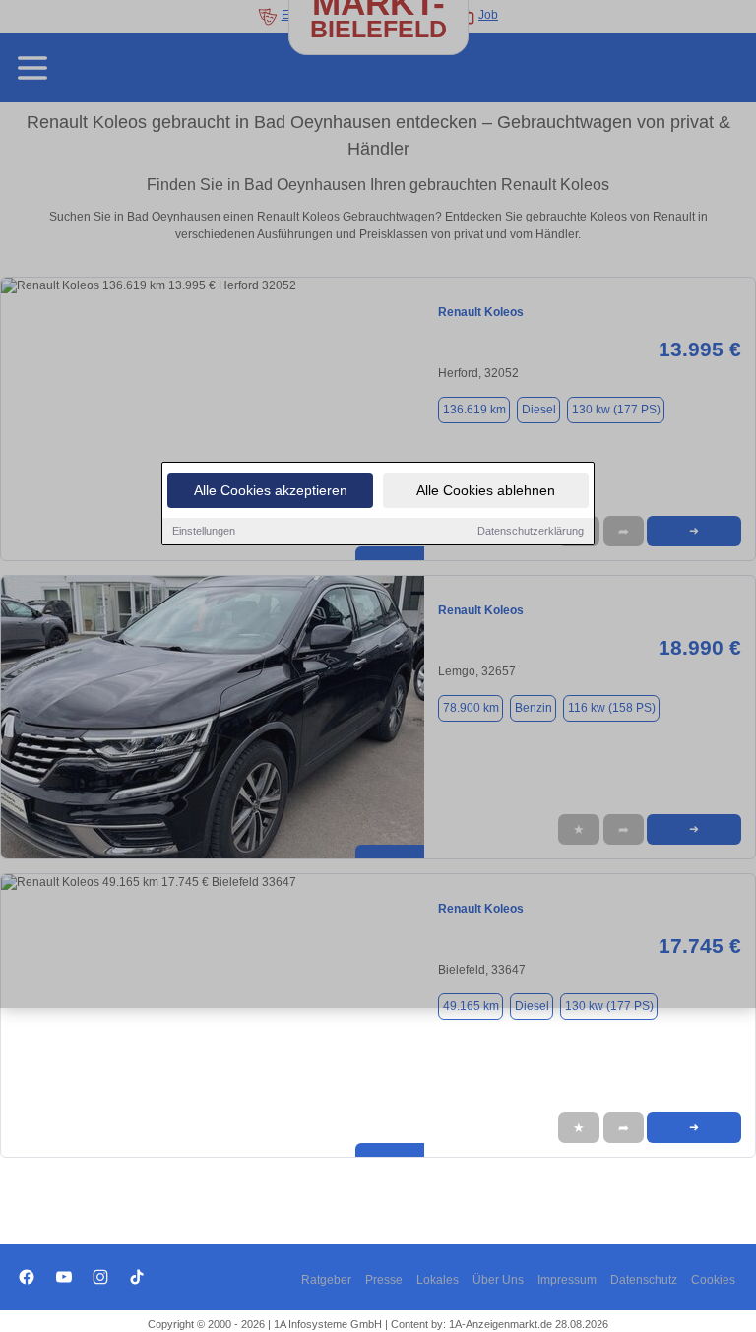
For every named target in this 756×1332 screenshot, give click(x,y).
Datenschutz (643, 1280)
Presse (384, 1280)
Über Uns (498, 1280)
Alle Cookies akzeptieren (270, 490)
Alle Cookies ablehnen (485, 490)
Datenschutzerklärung (530, 531)
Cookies (713, 1280)
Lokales (437, 1280)
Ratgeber (326, 1280)
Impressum (567, 1280)
